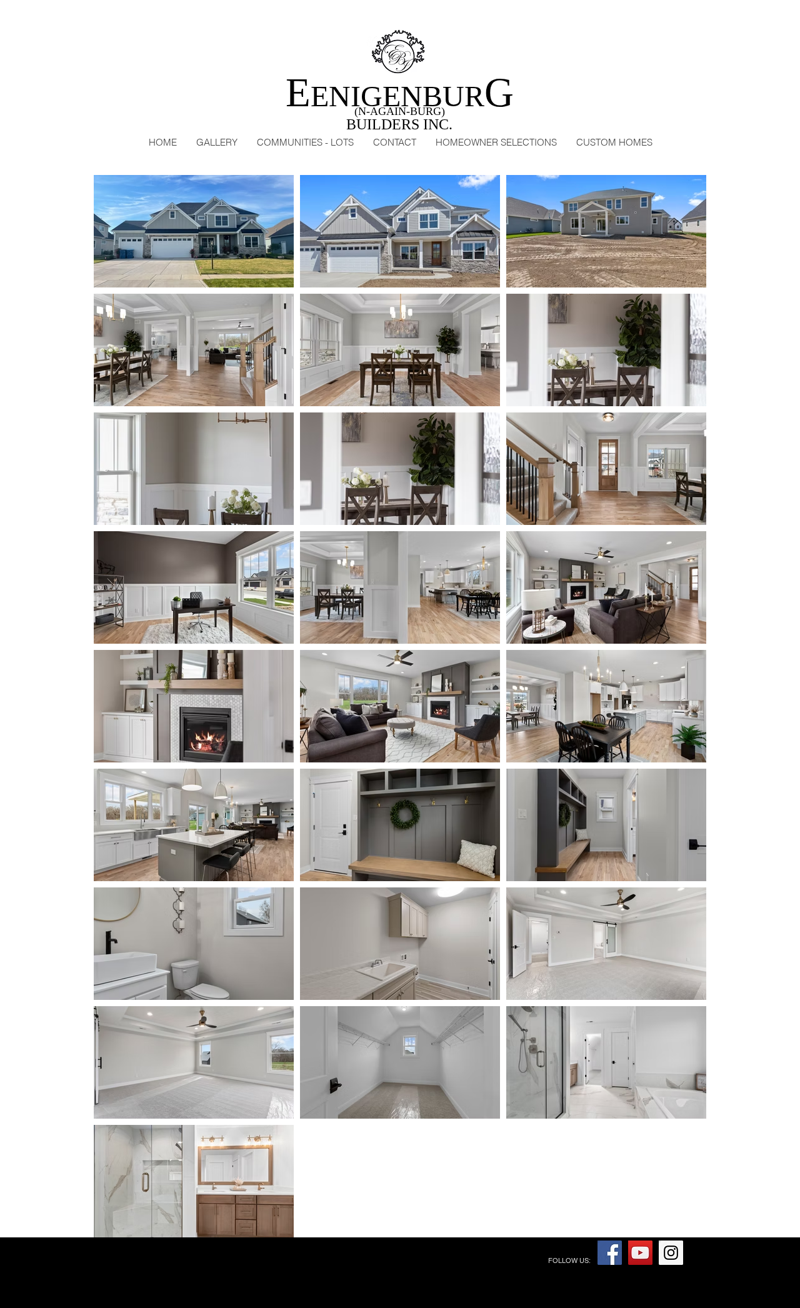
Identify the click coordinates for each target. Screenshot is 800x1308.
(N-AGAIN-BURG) (399, 111)
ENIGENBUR (400, 95)
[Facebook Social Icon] (610, 1253)
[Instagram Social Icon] (671, 1253)
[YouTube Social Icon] (640, 1253)
